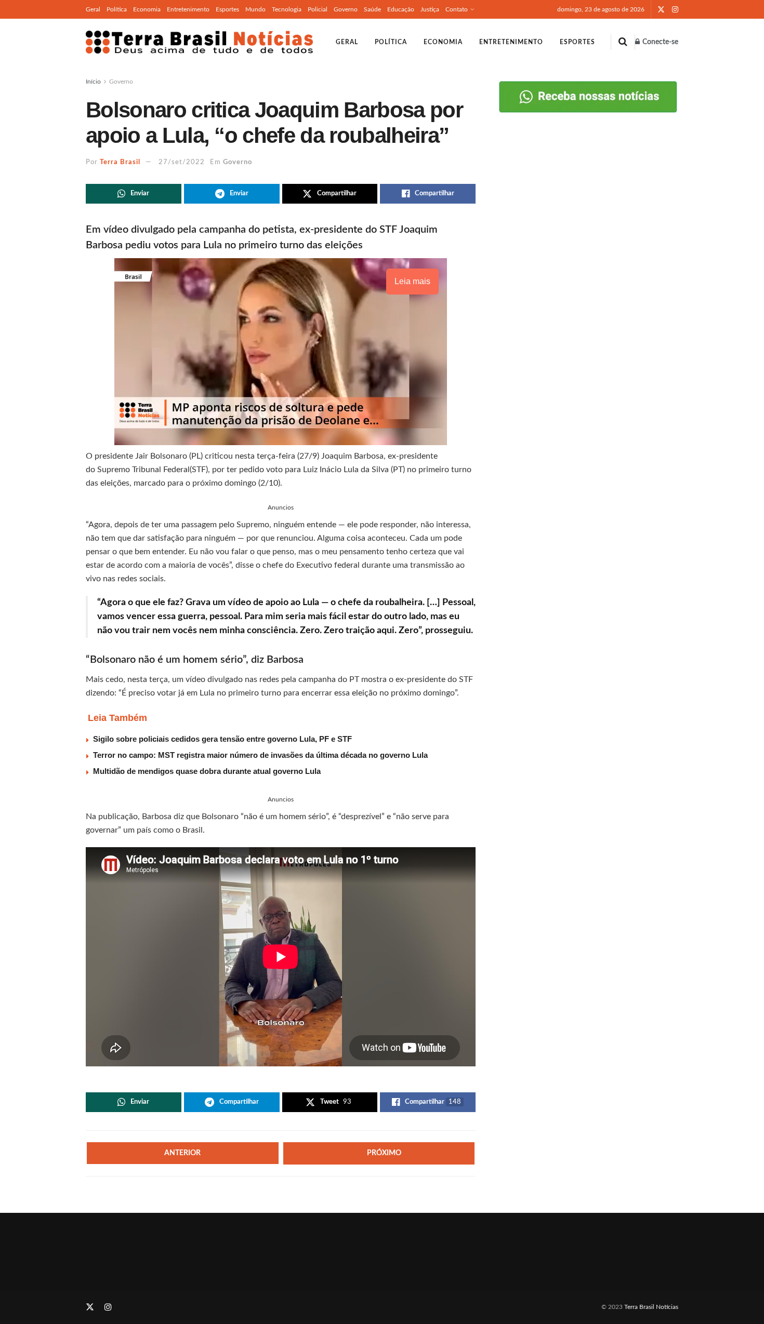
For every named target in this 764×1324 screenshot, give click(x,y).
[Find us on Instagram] (675, 9)
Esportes (227, 9)
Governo (346, 9)
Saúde (372, 9)
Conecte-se (659, 42)
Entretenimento (188, 9)
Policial (317, 9)
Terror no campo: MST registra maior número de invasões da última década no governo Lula (260, 755)
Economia (147, 9)
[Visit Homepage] (199, 42)
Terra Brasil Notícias (651, 1307)
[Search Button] (622, 42)
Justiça (429, 9)
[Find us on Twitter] (661, 9)
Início (93, 81)
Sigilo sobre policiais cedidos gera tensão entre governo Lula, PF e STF (222, 738)
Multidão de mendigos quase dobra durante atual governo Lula (207, 771)
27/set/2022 (182, 162)
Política (117, 9)
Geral (93, 9)
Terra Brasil (120, 162)
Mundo (255, 9)
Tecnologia (286, 9)
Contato (456, 9)
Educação (400, 9)
